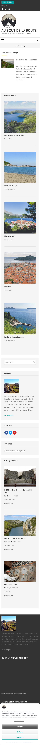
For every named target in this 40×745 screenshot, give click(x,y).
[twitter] (6, 9)
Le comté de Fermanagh (26, 60)
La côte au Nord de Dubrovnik (14, 337)
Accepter (20, 726)
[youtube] (9, 9)
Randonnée (21, 539)
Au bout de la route (19, 30)
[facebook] (2, 9)
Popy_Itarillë (4, 693)
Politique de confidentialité (14, 742)
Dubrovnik (7, 286)
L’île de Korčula (9, 236)
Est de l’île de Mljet (10, 186)
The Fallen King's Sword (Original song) (17, 693)
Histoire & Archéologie (14, 490)
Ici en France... (7, 2)
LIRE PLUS (8, 504)
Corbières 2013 (10, 585)
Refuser (20, 732)
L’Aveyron (4, 6)
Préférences (20, 737)
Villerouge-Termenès (11, 588)
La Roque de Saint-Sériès (12, 542)
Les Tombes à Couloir (11, 496)
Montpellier (9, 539)
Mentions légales (27, 742)
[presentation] (20, 117)
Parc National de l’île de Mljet (14, 135)
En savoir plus (9, 415)
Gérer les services (19, 721)
